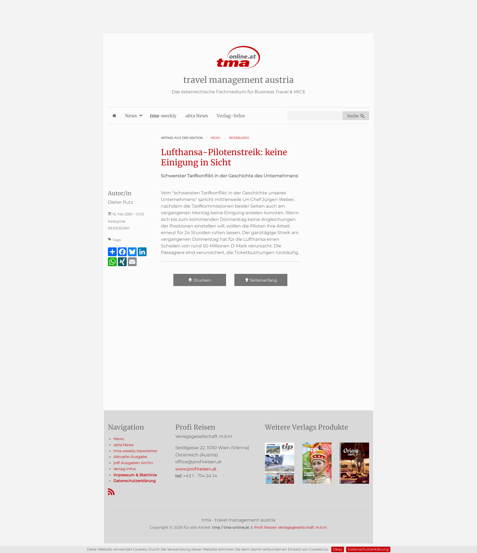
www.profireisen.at (196, 469)
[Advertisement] (238, 12)
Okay (337, 549)
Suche (354, 115)
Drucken (201, 280)
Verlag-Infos (124, 469)
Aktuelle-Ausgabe (130, 456)
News (118, 438)
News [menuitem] (131, 115)
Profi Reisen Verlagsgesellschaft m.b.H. (290, 527)
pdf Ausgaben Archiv (133, 463)
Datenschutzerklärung (368, 549)
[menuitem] (114, 115)
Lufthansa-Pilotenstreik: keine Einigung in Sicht (224, 157)
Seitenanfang (263, 280)
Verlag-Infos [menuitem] (231, 115)
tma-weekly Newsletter (135, 451)
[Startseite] (238, 57)
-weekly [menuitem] (163, 115)
